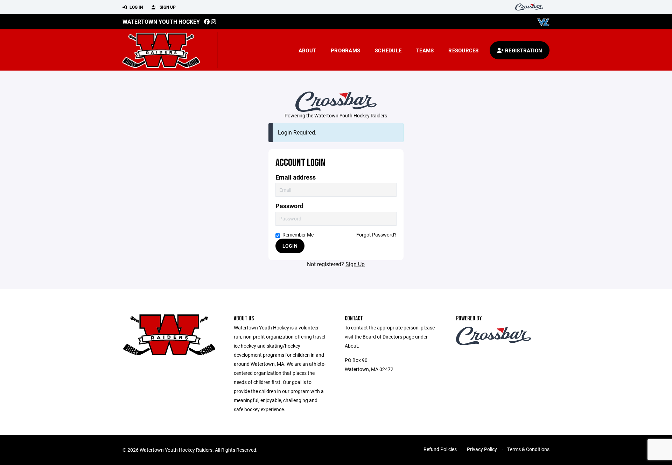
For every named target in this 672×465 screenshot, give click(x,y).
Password (289, 206)
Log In (135, 7)
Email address (295, 177)
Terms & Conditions (528, 449)
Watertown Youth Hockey (161, 21)
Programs (345, 50)
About (307, 50)
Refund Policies (440, 449)
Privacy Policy (482, 449)
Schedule (388, 50)
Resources (463, 50)
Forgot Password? (376, 234)
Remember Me (298, 234)
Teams (425, 50)
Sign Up (167, 7)
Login (290, 245)
